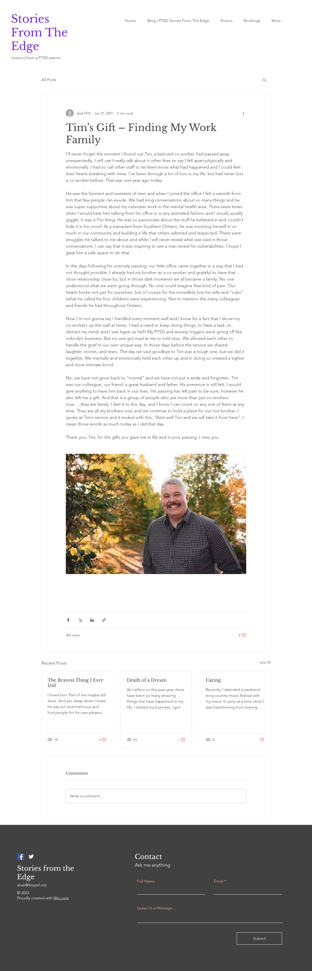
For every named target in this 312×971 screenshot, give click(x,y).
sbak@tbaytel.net (32, 885)
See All (265, 662)
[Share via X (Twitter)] (80, 620)
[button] (264, 80)
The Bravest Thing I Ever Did (75, 683)
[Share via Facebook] (68, 620)
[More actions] (243, 113)
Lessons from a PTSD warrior (36, 57)
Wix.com (61, 898)
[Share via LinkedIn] (92, 620)
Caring (213, 680)
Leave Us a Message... (156, 908)
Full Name (146, 881)
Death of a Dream (146, 680)
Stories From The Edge (39, 32)
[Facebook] (20, 856)
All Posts (48, 79)
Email (218, 881)
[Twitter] (31, 856)
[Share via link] (104, 620)
